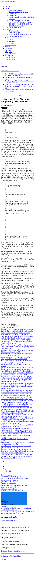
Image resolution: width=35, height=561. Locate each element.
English (12, 57)
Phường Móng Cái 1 (5, 66)
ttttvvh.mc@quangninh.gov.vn (14, 551)
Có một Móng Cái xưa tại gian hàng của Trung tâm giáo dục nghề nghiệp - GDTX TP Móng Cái (19, 86)
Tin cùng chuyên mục (7, 327)
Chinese (12, 59)
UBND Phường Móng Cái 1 (9, 520)
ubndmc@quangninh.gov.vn (14, 534)
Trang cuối (8, 472)
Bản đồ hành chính (6, 475)
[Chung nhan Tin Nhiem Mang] (11, 556)
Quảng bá (4, 506)
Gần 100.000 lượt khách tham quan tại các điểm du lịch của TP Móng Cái (19, 75)
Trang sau (8, 470)
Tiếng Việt (9, 55)
